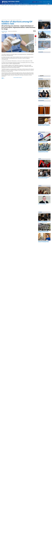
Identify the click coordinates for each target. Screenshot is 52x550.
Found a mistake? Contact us (17, 77)
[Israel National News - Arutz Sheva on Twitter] (44, 4)
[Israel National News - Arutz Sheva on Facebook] (45, 4)
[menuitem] (2, 4)
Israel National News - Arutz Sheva (8, 2)
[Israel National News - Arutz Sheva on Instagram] (47, 4)
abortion (3, 32)
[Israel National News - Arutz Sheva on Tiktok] (49, 4)
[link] (44, 29)
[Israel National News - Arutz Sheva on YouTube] (48, 4)
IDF (5, 32)
